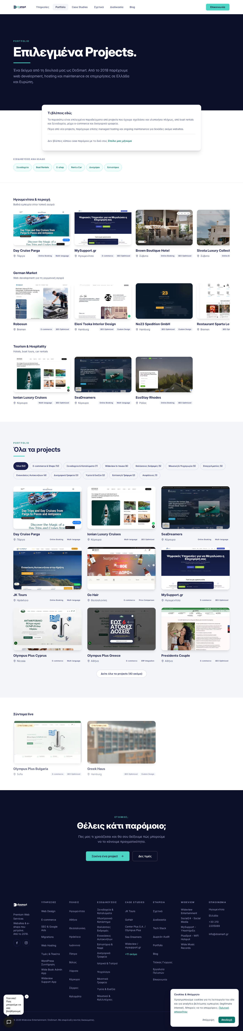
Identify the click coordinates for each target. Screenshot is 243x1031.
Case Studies (80, 7)
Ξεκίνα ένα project (105, 856)
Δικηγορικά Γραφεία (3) (66, 475)
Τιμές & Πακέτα (50, 953)
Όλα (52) (20, 466)
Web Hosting (48, 945)
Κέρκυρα (74, 979)
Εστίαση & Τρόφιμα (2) (123, 475)
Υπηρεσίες (42, 7)
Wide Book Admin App (51, 971)
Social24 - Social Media (190, 920)
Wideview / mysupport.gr (133, 945)
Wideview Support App (48, 980)
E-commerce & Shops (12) (46, 466)
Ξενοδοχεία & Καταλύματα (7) (82, 466)
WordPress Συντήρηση (48, 962)
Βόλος (73, 962)
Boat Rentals (42, 167)
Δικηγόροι (94, 167)
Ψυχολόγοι (103, 971)
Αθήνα (73, 919)
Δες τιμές (145, 856)
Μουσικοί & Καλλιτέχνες (104, 997)
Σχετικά (99, 7)
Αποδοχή (226, 1019)
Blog (132, 7)
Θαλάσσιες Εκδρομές (104, 928)
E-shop (60, 167)
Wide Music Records (188, 946)
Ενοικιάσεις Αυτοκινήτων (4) (31, 475)
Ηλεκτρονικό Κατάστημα (104, 920)
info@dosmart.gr (218, 934)
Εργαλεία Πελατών (158, 971)
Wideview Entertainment (189, 911)
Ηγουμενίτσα (77, 911)
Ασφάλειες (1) (149, 475)
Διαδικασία (116, 7)
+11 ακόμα (131, 954)
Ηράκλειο (75, 936)
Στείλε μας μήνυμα (120, 140)
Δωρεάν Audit (161, 936)
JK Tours (130, 911)
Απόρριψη (208, 1019)
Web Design (48, 911)
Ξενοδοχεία (22, 167)
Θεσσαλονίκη (77, 928)
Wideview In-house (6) (116, 466)
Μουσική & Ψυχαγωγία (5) (182, 466)
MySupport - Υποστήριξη (188, 928)
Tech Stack (159, 928)
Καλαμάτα (75, 996)
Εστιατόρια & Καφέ (105, 946)
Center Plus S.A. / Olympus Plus (135, 928)
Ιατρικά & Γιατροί (107, 963)
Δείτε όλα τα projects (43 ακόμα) (121, 673)
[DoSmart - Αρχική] (19, 7)
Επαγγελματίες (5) (213, 466)
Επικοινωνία (217, 7)
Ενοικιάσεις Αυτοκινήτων (104, 937)
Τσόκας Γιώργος (162, 962)
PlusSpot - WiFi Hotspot (190, 937)
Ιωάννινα (74, 945)
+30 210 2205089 (214, 923)
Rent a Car (76, 167)
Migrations (47, 936)
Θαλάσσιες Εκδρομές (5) (148, 466)
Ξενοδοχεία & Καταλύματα (105, 911)
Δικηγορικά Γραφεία (103, 954)
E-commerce (48, 919)
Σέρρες (73, 987)
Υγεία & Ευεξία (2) (95, 475)
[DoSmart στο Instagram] (26, 942)
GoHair (129, 919)
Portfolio (60, 7)
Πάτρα (73, 953)
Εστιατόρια (113, 167)
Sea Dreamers (133, 936)
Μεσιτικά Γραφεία (102, 980)
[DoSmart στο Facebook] (16, 942)
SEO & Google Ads (49, 928)
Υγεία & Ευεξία (106, 989)
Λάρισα (73, 970)
